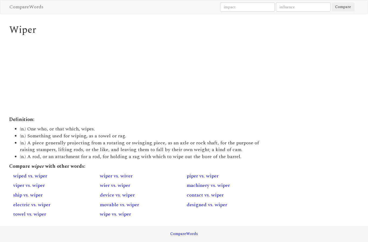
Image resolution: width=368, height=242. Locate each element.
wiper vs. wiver (116, 176)
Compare (343, 7)
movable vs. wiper (119, 204)
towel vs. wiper (29, 214)
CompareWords (26, 6)
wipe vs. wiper (115, 214)
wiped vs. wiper (30, 176)
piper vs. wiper (202, 176)
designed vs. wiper (207, 204)
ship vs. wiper (28, 195)
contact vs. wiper (205, 195)
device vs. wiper (117, 195)
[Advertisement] (139, 75)
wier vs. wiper (115, 185)
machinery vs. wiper (208, 185)
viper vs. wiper (29, 185)
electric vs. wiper (31, 204)
